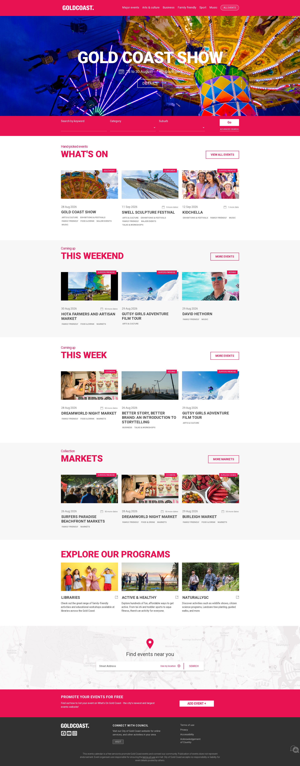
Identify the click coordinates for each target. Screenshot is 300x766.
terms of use (149, 757)
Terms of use (187, 725)
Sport (202, 7)
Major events (104, 221)
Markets (101, 324)
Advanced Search (229, 129)
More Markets (223, 459)
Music (213, 7)
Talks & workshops (132, 225)
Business (169, 7)
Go (229, 122)
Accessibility (187, 734)
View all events (222, 154)
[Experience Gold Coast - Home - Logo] (79, 8)
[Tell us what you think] (294, 749)
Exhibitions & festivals (92, 217)
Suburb (163, 121)
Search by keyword (72, 121)
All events (230, 7)
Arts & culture (151, 7)
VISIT (118, 741)
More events (224, 256)
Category (115, 121)
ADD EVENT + (196, 703)
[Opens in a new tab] (75, 725)
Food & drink (87, 221)
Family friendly (187, 7)
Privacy (184, 729)
